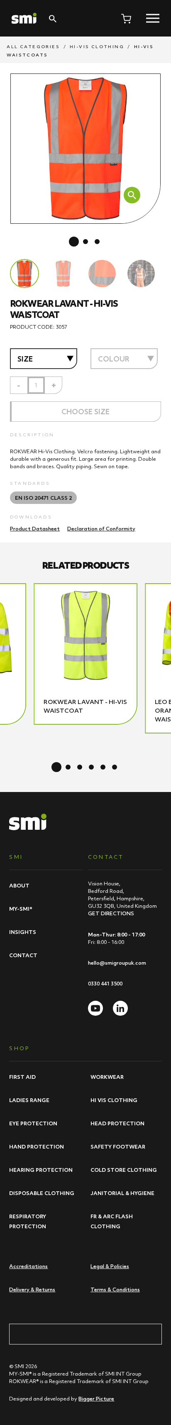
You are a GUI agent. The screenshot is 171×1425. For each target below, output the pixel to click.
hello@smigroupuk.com (117, 962)
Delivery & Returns (32, 1289)
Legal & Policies (109, 1266)
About (19, 885)
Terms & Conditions (115, 1289)
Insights (22, 932)
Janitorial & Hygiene (122, 1193)
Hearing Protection (41, 1169)
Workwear (107, 1076)
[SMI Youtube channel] (95, 1008)
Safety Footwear (117, 1146)
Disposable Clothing (41, 1193)
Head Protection (117, 1123)
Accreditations (28, 1266)
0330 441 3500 (105, 983)
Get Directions (111, 913)
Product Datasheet (35, 528)
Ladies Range (29, 1100)
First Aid (22, 1076)
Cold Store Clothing (123, 1169)
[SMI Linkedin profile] (120, 1008)
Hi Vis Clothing (113, 1100)
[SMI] (24, 18)
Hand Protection (36, 1146)
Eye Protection (33, 1123)
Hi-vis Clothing (97, 46)
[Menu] (152, 18)
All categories (33, 46)
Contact (23, 955)
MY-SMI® (20, 908)
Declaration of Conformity (101, 528)
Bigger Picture (96, 1398)
